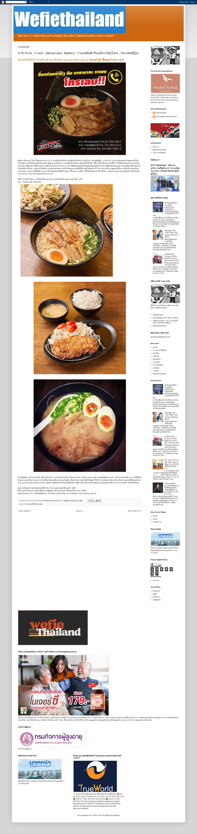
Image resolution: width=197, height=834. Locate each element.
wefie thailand (161, 113)
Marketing (157, 359)
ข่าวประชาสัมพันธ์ (159, 350)
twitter (155, 594)
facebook (156, 591)
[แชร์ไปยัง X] (94, 500)
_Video (155, 371)
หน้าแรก (79, 511)
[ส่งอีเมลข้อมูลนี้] (89, 500)
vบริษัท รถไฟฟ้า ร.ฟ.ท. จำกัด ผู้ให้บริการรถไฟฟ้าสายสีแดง (165, 322)
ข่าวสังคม (156, 362)
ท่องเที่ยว (156, 353)
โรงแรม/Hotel (158, 365)
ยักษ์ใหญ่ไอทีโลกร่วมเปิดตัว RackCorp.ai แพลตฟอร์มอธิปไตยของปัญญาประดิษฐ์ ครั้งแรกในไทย (166, 209)
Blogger (116, 815)
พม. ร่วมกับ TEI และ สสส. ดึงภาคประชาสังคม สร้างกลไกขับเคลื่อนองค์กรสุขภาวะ (171, 464)
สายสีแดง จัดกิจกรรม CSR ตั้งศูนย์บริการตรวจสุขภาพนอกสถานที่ (171, 257)
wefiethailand (158, 315)
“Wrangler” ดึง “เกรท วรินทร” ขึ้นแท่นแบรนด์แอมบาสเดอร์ (171, 234)
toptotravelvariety (159, 150)
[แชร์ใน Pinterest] (99, 500)
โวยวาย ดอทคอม (159, 153)
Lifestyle (156, 356)
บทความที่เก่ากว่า (134, 511)
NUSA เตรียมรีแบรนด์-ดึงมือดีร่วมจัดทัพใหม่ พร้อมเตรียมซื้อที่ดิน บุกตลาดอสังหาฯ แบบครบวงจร (171, 488)
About (155, 519)
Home (155, 347)
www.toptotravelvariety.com (166, 117)
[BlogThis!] (91, 500)
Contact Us (157, 522)
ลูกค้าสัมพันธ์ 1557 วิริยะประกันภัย (165, 318)
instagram (157, 600)
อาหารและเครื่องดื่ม (30, 504)
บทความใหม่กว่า (24, 511)
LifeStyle (156, 368)
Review (40, 504)
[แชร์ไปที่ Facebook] (97, 500)
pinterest (156, 597)
